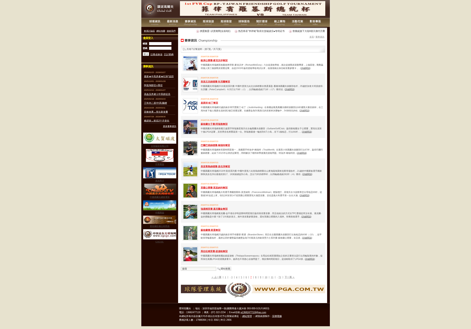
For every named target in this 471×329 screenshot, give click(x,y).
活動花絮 (297, 22)
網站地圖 (160, 31)
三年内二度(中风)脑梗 (155, 103)
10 (266, 277)
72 (280, 277)
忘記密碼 (168, 54)
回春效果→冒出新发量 (156, 111)
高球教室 (226, 22)
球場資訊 (155, 22)
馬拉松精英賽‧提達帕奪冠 (214, 251)
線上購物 (280, 22)
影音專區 (315, 22)
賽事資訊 (190, 22)
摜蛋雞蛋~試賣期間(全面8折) (208, 31)
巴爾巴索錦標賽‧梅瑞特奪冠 (215, 145)
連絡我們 (171, 31)
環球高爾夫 (159, 9)
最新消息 (172, 22)
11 (272, 277)
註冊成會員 (156, 54)
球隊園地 (244, 22)
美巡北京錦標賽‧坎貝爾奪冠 (215, 81)
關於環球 (262, 22)
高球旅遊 (208, 22)
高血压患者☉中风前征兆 (157, 94)
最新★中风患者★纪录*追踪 (159, 76)
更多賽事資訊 (169, 126)
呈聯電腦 (277, 316)
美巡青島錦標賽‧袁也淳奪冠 (215, 166)
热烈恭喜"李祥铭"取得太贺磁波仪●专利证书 (255, 31)
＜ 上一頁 (216, 277)
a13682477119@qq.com (253, 312)
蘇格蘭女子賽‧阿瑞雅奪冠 (214, 124)
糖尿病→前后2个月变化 (156, 120)
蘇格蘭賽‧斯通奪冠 (210, 230)
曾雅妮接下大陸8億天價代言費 (302, 31)
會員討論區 (149, 31)
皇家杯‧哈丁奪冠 (209, 102)
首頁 (311, 37)
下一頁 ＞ (290, 277)
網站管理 (247, 316)
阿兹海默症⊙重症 (153, 85)
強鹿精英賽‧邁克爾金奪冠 (214, 208)
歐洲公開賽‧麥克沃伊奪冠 (214, 60)
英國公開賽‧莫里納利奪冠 (214, 187)
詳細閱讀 (305, 68)
